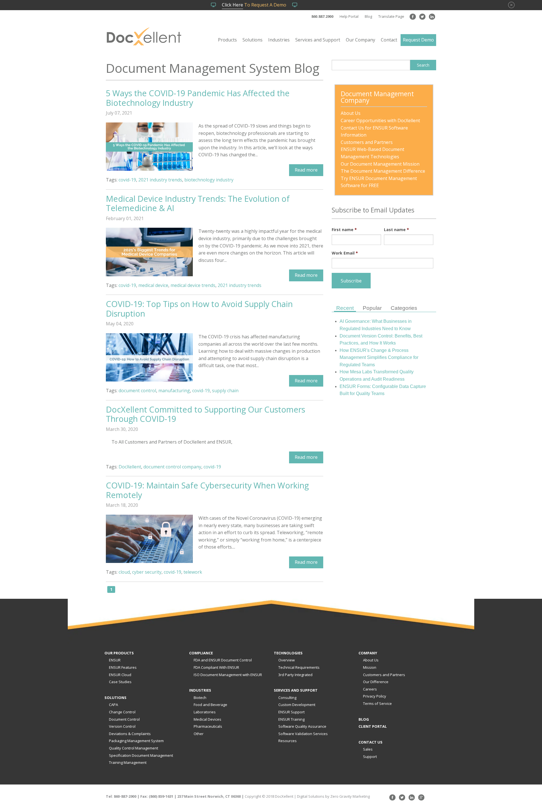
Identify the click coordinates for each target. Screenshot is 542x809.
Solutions (252, 40)
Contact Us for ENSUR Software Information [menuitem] (375, 131)
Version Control (122, 726)
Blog (368, 16)
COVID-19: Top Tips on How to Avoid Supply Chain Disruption (199, 308)
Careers (370, 689)
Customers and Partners (384, 674)
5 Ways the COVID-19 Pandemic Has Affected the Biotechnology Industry (198, 97)
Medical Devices (207, 719)
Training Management (128, 762)
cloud (124, 572)
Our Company (360, 40)
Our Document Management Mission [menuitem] (380, 164)
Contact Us (371, 742)
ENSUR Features (123, 667)
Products (227, 40)
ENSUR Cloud (120, 674)
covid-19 (127, 180)
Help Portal (349, 16)
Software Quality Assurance (302, 726)
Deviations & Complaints (130, 733)
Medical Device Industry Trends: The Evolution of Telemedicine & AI (198, 203)
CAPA (113, 704)
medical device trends (193, 285)
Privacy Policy (374, 696)
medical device (153, 285)
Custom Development (296, 704)
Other (199, 733)
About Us (371, 660)
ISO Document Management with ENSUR (228, 674)
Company (368, 652)
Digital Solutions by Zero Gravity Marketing (333, 796)
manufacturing (174, 390)
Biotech (200, 697)
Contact (389, 40)
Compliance (201, 652)
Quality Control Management (133, 748)
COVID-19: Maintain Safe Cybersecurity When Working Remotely (207, 490)
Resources (287, 740)
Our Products (119, 652)
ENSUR (115, 660)
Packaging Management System (136, 740)
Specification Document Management (141, 755)
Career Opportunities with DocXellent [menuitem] (380, 120)
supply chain (225, 390)
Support (370, 756)
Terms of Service (377, 703)
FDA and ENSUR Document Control (223, 660)
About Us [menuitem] (350, 113)
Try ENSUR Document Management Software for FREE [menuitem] (379, 182)
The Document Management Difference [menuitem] (383, 171)
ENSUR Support (291, 711)
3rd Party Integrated (295, 674)
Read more (306, 170)
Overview (286, 660)
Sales (368, 749)
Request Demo (418, 40)
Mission (369, 667)
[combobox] (371, 65)
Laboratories (205, 711)
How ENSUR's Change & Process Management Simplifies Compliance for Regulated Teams (379, 357)
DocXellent (130, 467)
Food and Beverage (210, 704)
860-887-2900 (125, 796)
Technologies (288, 652)
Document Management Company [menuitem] (378, 98)
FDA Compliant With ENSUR (216, 667)
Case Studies (120, 681)
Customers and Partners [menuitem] (367, 142)
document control (137, 390)
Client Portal (373, 726)
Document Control (124, 719)
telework (192, 572)
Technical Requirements (299, 667)
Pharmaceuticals (208, 726)
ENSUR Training (291, 719)
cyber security (146, 572)
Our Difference (375, 681)
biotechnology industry (208, 180)
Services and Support (317, 40)
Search (423, 65)
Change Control (122, 711)
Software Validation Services (303, 733)
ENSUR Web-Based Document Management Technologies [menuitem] (373, 153)
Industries (279, 40)
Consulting (287, 697)
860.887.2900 (322, 16)
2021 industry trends (160, 180)
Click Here (232, 5)
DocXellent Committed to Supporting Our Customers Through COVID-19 (205, 414)
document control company (172, 467)
